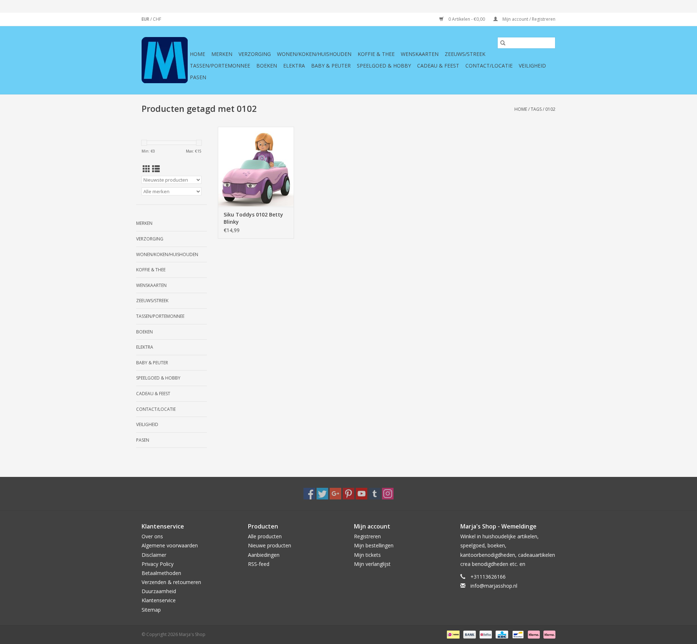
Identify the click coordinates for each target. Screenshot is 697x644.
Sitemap (151, 609)
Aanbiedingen (264, 554)
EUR (146, 19)
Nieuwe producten (269, 545)
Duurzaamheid (159, 591)
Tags (536, 109)
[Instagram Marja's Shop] (388, 493)
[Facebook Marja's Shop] (309, 493)
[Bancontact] (517, 634)
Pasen (198, 77)
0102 (550, 109)
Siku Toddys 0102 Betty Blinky (253, 218)
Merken (221, 53)
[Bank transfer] (469, 634)
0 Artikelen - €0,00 (466, 19)
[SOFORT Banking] (533, 634)
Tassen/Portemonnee (220, 65)
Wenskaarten (420, 53)
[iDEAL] (452, 634)
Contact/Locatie (489, 65)
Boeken (266, 65)
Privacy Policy (158, 563)
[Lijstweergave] (156, 169)
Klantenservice (159, 600)
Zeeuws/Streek (465, 53)
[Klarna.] (548, 634)
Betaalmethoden (161, 573)
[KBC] (501, 634)
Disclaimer (154, 554)
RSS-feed (258, 563)
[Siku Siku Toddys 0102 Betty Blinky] (256, 167)
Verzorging (255, 53)
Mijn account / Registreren (528, 19)
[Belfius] (485, 634)
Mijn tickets (367, 554)
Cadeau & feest (438, 65)
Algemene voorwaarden (170, 545)
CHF (157, 19)
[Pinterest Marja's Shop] (348, 493)
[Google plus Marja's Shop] (335, 493)
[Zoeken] (502, 43)
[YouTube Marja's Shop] (361, 493)
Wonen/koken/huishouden (314, 53)
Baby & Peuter (331, 65)
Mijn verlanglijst (372, 563)
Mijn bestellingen (374, 545)
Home (197, 53)
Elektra (294, 65)
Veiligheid (532, 65)
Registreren (367, 536)
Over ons (152, 536)
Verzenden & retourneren (171, 582)
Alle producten (265, 536)
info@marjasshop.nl (493, 585)
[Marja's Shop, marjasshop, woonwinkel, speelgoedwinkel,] (165, 60)
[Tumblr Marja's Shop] (374, 493)
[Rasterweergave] (146, 169)
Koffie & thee (376, 53)
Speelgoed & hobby (384, 65)
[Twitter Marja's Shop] (322, 493)
